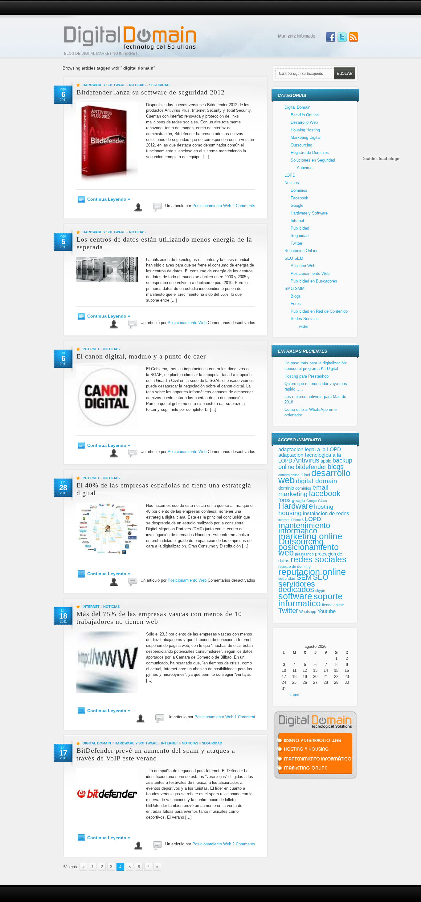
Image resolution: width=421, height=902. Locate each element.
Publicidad (300, 228)
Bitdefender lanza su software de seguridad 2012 (150, 92)
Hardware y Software (104, 85)
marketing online (310, 536)
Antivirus (305, 167)
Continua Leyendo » (108, 199)
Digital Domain (97, 743)
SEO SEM (293, 258)
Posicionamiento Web (211, 205)
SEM (304, 577)
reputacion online (312, 572)
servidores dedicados (296, 586)
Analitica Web (303, 265)
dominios (303, 488)
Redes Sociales (305, 318)
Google (297, 205)
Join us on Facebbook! (331, 37)
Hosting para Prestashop (306, 376)
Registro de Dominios (310, 152)
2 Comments (243, 205)
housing (290, 512)
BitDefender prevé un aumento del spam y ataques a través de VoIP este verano (155, 754)
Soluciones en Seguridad (313, 160)
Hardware (295, 506)
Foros (296, 303)
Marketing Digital (306, 137)
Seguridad (159, 85)
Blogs (296, 296)
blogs (336, 467)
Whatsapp (307, 612)
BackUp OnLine (305, 115)
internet (283, 520)
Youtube (326, 611)
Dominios (299, 190)
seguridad (286, 578)
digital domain (316, 480)
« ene (294, 694)
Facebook (299, 198)
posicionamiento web (308, 549)
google (298, 500)
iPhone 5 (297, 520)
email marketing (303, 491)
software (295, 596)
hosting (323, 506)
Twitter (296, 243)
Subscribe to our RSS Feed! (353, 37)
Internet (91, 349)
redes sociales (318, 559)
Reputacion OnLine (301, 250)
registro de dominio (294, 566)
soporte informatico (310, 599)
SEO (321, 577)
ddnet (305, 475)
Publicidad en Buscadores (314, 281)
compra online (288, 475)
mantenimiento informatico (304, 528)
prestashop (304, 554)
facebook (325, 493)
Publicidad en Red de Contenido (319, 311)
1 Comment (245, 717)
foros (284, 500)
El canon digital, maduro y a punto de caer (141, 356)
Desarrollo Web (304, 122)
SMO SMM (294, 288)
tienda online (333, 605)
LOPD (289, 175)
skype (320, 591)
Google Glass (316, 501)
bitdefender (311, 466)
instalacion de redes (326, 513)
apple (326, 460)
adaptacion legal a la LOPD (309, 449)
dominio (286, 488)
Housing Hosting (305, 130)
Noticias (137, 85)
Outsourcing (301, 145)
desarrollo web (314, 476)
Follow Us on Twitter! (342, 37)
